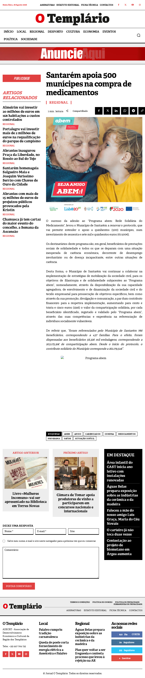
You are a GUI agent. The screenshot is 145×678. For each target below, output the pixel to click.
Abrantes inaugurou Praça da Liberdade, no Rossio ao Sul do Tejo (21, 154)
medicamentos (127, 434)
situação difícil (85, 438)
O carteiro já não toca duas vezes (120, 532)
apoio (77, 434)
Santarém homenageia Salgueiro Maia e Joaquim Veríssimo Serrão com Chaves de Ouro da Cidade (21, 176)
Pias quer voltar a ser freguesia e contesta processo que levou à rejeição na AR (90, 655)
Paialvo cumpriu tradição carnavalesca (50, 633)
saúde (67, 438)
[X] (107, 111)
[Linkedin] (116, 111)
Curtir (136, 634)
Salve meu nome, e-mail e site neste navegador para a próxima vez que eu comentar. (51, 540)
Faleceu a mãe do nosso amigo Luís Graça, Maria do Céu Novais (123, 517)
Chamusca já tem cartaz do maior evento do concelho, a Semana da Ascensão (22, 225)
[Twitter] (125, 5)
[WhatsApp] (125, 111)
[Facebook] (118, 5)
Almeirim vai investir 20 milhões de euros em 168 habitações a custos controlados (21, 113)
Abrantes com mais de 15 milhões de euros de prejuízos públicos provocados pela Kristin (20, 202)
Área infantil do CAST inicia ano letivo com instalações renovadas (120, 471)
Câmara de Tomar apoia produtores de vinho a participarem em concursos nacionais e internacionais (76, 503)
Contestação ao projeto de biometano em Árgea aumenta (119, 547)
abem (67, 434)
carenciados (93, 434)
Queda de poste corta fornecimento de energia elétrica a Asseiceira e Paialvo (54, 647)
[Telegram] (133, 111)
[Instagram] (140, 5)
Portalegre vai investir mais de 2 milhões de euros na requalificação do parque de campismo (22, 135)
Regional (9, 124)
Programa (54, 438)
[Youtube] (132, 5)
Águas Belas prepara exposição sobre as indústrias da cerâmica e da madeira (122, 495)
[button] (138, 35)
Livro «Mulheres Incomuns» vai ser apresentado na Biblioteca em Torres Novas (26, 500)
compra (109, 434)
